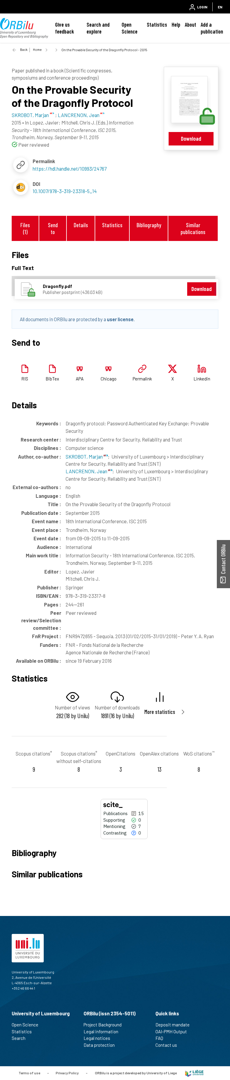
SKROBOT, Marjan (85, 456)
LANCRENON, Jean (87, 471)
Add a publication (212, 28)
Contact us (166, 1045)
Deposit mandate (172, 1024)
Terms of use (29, 1073)
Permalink (142, 378)
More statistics (159, 711)
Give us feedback (64, 28)
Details (81, 225)
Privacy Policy (67, 1073)
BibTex (52, 378)
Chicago (108, 378)
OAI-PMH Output (171, 1031)
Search (18, 1038)
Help (176, 24)
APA (80, 378)
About (190, 24)
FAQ (159, 1038)
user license (120, 319)
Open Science (129, 28)
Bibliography (149, 225)
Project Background (103, 1024)
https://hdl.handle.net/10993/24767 (70, 169)
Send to (53, 228)
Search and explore (98, 28)
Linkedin (201, 378)
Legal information (101, 1031)
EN (220, 7)
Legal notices (97, 1038)
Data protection (99, 1045)
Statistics (157, 24)
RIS (24, 378)
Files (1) (25, 228)
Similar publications (193, 228)
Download (191, 138)
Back (24, 49)
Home (37, 49)
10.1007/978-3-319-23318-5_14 (65, 191)
